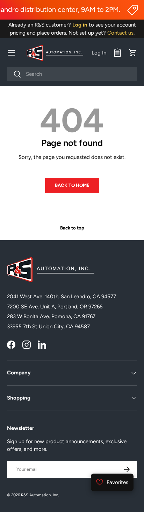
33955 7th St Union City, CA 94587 (48, 326)
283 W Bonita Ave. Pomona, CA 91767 (51, 316)
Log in (79, 25)
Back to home (72, 185)
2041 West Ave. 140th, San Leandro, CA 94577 (61, 296)
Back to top (72, 228)
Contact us (120, 33)
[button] (133, 52)
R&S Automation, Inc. (40, 494)
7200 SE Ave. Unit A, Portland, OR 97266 (54, 306)
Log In (99, 53)
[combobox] (72, 74)
